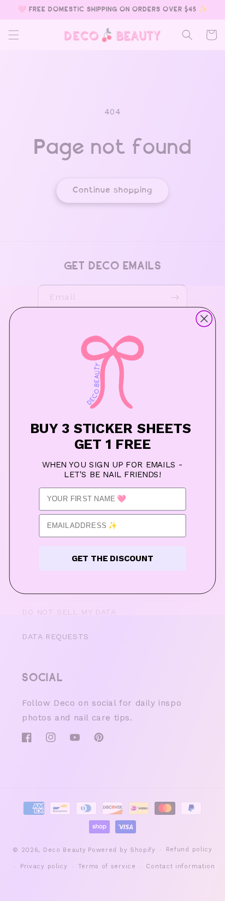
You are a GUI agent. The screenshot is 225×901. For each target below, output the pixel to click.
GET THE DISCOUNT (113, 558)
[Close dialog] (204, 319)
